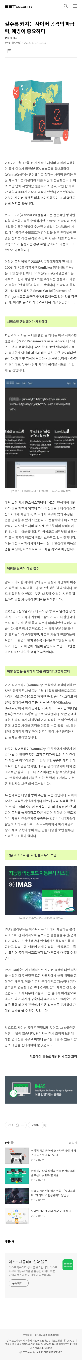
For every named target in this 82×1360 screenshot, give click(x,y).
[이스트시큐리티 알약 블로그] (19, 6)
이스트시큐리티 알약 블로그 (30, 1261)
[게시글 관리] (22, 1125)
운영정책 (27, 1335)
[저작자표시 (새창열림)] (45, 1125)
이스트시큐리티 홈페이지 (46, 1335)
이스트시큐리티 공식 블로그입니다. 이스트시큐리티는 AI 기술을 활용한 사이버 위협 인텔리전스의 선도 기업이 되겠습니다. (33, 1271)
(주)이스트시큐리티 (15, 1340)
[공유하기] (17, 1125)
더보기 (73, 1142)
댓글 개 (10, 1241)
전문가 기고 (11, 38)
